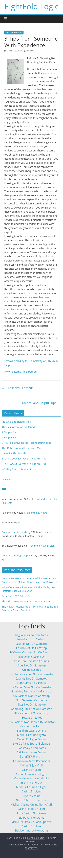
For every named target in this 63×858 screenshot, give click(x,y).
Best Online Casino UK (31, 657)
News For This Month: (14, 453)
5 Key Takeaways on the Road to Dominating (26, 442)
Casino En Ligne (31, 770)
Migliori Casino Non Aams (31, 635)
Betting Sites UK (32, 717)
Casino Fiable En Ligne (32, 809)
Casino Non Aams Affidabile (31, 778)
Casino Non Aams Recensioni (31, 761)
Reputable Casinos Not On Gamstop (31, 674)
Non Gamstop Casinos (31, 639)
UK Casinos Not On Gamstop (31, 696)
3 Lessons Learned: (17, 388)
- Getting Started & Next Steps (19, 469)
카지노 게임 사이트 (31, 765)
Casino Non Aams (31, 726)
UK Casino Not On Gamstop (31, 713)
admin (30, 50)
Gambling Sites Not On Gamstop (31, 691)
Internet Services (14, 32)
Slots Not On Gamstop (31, 665)
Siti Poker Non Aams (31, 817)
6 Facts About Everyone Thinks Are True (24, 458)
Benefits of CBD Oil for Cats (17, 596)
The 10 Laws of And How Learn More (22, 448)
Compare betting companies (18, 555)
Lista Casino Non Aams (31, 813)
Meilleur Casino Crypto (31, 735)
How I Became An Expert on (20, 371)
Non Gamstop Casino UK (31, 700)
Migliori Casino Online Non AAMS (31, 804)
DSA (9, 479)
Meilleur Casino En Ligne (31, 787)
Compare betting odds (14, 532)
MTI (20, 522)
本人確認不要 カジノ (31, 756)
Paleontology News (36, 512)
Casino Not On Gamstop (31, 648)
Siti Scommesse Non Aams (31, 830)
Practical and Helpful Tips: (40, 403)
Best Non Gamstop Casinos (31, 661)
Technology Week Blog (42, 545)
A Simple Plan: (10, 432)
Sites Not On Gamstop (31, 704)
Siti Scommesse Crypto (31, 752)
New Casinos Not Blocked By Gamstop (31, 722)
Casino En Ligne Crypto (31, 739)
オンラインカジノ (31, 783)
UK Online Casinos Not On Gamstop (31, 652)
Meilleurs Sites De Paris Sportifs (31, 822)
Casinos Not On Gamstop (31, 644)
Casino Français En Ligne (31, 774)
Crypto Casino (31, 796)
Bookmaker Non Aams (31, 748)
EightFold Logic (32, 6)
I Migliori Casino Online (31, 731)
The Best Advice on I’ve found (18, 427)
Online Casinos (31, 670)
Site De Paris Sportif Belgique (31, 743)
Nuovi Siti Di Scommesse (31, 800)
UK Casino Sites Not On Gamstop (31, 687)
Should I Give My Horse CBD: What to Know (26, 601)
